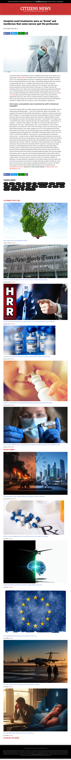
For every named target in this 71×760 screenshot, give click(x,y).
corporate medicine (30, 189)
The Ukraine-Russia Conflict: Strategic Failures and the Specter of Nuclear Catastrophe (24, 496)
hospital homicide (15, 189)
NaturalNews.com (15, 169)
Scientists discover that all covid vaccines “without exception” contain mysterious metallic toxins (26, 356)
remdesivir (55, 186)
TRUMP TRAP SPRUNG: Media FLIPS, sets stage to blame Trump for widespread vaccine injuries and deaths (29, 321)
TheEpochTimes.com (51, 167)
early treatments (43, 186)
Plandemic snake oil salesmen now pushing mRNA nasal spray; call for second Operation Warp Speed (27, 402)
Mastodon (8, 33)
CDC (23, 183)
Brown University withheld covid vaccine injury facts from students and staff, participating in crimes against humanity (31, 444)
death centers (21, 77)
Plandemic (6, 189)
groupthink (52, 183)
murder (6, 183)
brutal (22, 189)
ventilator (62, 186)
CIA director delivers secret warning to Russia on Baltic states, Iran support (21, 684)
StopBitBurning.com (41, 1)
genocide (18, 183)
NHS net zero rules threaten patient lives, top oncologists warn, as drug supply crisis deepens (25, 536)
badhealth (14, 186)
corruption (11, 183)
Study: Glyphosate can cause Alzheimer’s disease (15, 240)
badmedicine (21, 186)
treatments (28, 183)
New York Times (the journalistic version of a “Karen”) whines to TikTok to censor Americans (25, 279)
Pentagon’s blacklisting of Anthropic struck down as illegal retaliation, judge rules (22, 585)
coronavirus (34, 186)
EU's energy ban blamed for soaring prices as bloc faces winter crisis (20, 636)
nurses (34, 183)
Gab (22, 33)
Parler (14, 33)
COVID (49, 186)
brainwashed (7, 186)
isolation (28, 186)
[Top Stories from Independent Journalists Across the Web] (35, 12)
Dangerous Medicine (43, 183)
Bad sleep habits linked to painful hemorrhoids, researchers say (18, 733)
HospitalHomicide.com (16, 167)
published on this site (36, 754)
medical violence (60, 183)
